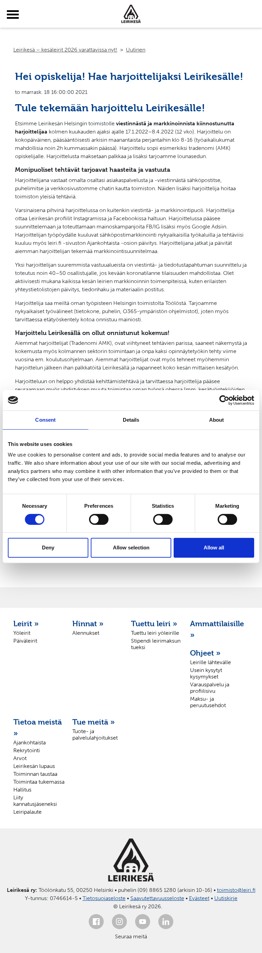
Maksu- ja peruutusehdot (208, 702)
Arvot (20, 758)
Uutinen (135, 49)
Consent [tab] (45, 420)
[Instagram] (119, 921)
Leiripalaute (27, 812)
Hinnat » (88, 623)
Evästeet (199, 898)
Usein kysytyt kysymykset (206, 673)
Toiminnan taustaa (35, 774)
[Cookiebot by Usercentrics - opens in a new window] (224, 400)
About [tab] (216, 420)
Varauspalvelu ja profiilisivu (209, 687)
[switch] (98, 519)
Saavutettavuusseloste (157, 898)
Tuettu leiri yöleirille (155, 633)
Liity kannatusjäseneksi (35, 800)
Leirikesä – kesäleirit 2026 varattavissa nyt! (65, 49)
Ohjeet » (205, 652)
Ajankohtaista (29, 742)
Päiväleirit (25, 640)
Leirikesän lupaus (34, 766)
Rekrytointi (26, 750)
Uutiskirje (225, 898)
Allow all (214, 547)
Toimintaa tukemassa (38, 782)
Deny (48, 547)
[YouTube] (142, 921)
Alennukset (85, 633)
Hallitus (22, 789)
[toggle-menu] (13, 14)
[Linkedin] (165, 921)
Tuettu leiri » (154, 623)
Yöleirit (21, 633)
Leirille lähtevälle (210, 662)
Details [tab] (131, 420)
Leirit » (26, 623)
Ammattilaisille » (216, 629)
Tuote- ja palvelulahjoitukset (95, 734)
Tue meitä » (93, 721)
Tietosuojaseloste (104, 898)
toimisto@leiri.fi (236, 890)
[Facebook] (96, 921)
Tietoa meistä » (37, 727)
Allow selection (131, 547)
